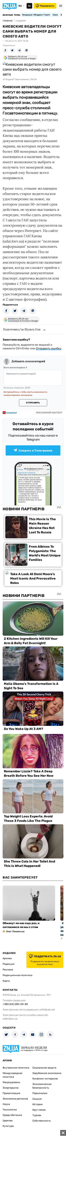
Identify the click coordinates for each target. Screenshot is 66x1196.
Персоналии (39, 1093)
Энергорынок (11, 1087)
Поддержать (47, 6)
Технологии (10, 1109)
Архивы (7, 958)
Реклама (8, 969)
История (37, 1104)
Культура (8, 1126)
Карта (6, 980)
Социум (37, 1098)
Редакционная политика (17, 975)
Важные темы (11, 15)
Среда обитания (12, 1115)
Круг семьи (39, 1109)
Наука (6, 1104)
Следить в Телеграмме (35, 450)
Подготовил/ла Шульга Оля (21, 329)
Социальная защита (44, 1067)
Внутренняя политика (16, 1067)
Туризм (36, 1115)
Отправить (33, 402)
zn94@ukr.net (47, 1009)
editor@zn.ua (10, 1018)
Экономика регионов (15, 1098)
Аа (29, 6)
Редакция (8, 964)
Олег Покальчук (15, 931)
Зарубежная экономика (46, 1073)
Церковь (8, 1120)
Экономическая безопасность (42, 1086)
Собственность (41, 1120)
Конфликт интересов (45, 1078)
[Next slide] (60, 15)
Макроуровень (11, 1082)
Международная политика (12, 1075)
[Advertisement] (33, 1163)
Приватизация (11, 1093)
